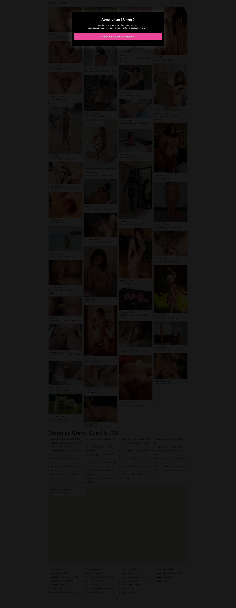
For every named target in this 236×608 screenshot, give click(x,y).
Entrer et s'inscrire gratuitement (118, 36)
